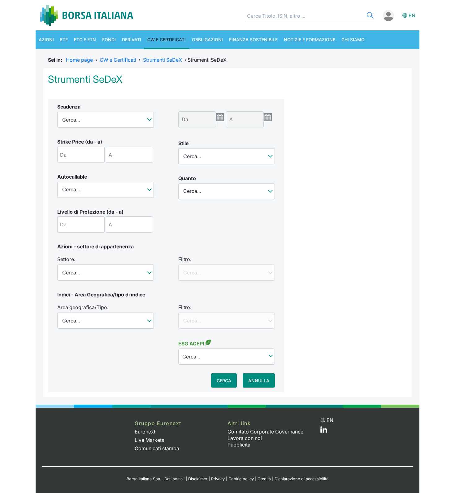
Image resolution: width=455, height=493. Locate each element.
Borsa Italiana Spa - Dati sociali (155, 479)
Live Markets (149, 440)
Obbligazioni (207, 39)
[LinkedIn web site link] (323, 431)
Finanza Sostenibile (253, 39)
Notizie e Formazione (309, 39)
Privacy (218, 479)
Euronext (145, 432)
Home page (79, 60)
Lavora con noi (245, 438)
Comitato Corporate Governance (265, 432)
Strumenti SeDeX (162, 60)
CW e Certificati (166, 39)
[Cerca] (369, 16)
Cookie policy (241, 479)
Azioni (46, 39)
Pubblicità (239, 445)
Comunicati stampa (157, 448)
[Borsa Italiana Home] (86, 15)
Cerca (224, 380)
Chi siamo (353, 39)
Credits (264, 479)
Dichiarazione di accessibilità (301, 479)
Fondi (109, 39)
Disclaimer (197, 479)
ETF (64, 39)
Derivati (131, 39)
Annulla (258, 380)
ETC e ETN (85, 39)
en (412, 15)
